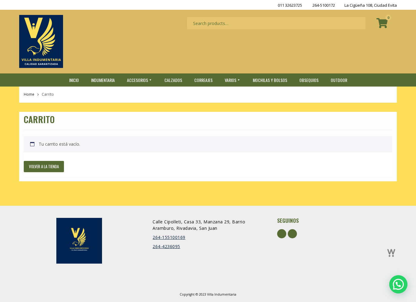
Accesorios (137, 80)
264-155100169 (169, 237)
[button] (398, 284)
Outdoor (339, 80)
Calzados (173, 80)
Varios (230, 80)
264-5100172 (323, 5)
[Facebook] (281, 233)
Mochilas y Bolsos (270, 80)
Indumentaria (103, 80)
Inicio (74, 80)
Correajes (203, 80)
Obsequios (309, 80)
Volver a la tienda (44, 166)
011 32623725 (290, 5)
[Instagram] (292, 233)
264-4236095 (166, 246)
